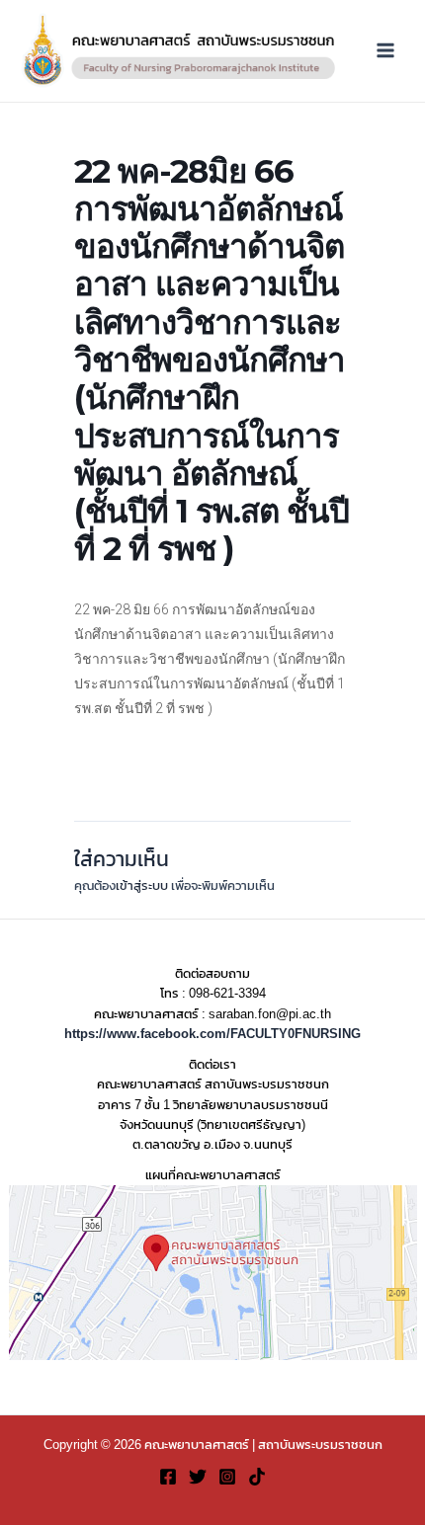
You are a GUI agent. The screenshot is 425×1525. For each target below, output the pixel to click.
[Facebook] (168, 1476)
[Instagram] (227, 1476)
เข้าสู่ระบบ (142, 885)
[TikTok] (257, 1476)
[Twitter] (198, 1476)
